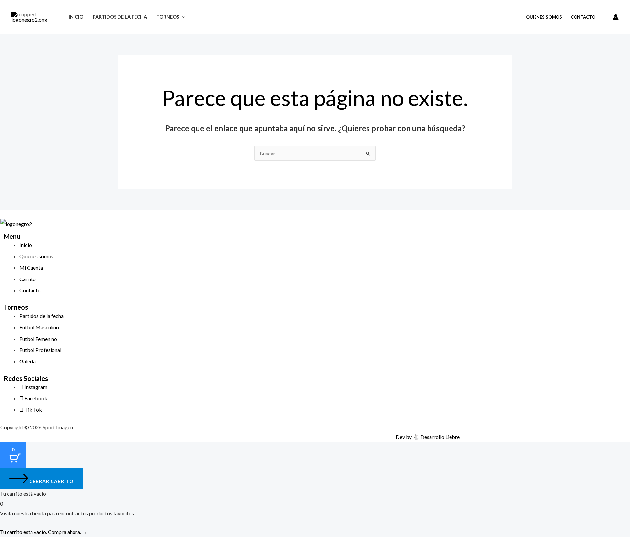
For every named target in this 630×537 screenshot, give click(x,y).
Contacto (583, 17)
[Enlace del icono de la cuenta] (616, 17)
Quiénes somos (544, 17)
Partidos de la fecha (120, 17)
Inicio (76, 17)
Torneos (168, 17)
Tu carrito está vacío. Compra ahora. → (43, 532)
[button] (182, 17)
